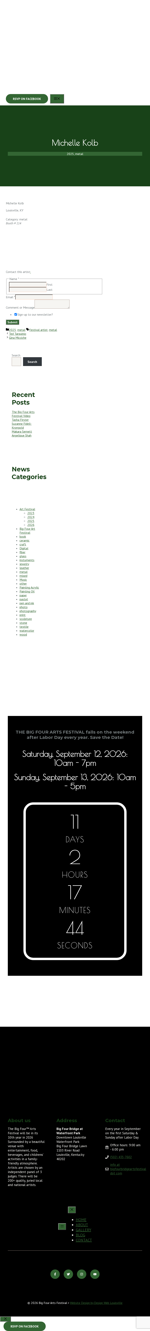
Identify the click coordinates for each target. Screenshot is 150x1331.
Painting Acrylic (29, 587)
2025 (12, 330)
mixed (23, 576)
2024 (30, 517)
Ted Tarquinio (17, 334)
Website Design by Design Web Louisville (96, 1303)
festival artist (38, 330)
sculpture (26, 619)
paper (23, 595)
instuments (27, 560)
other (23, 583)
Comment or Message (20, 307)
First (49, 284)
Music (23, 580)
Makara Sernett (22, 431)
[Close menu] (72, 1210)
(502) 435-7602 (121, 1157)
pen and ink (27, 603)
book (23, 536)
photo (24, 607)
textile (24, 627)
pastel (24, 599)
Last (49, 290)
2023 (30, 513)
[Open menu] (62, 1226)
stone (23, 623)
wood (23, 634)
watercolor (27, 630)
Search (16, 355)
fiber (22, 552)
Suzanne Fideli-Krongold (22, 425)
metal (21, 330)
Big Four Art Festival (27, 531)
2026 (30, 525)
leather (24, 568)
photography (28, 611)
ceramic (24, 540)
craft (23, 544)
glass (23, 556)
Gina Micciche (17, 338)
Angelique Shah (21, 435)
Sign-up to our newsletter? (35, 314)
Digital (24, 548)
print (23, 615)
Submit (12, 322)
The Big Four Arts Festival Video (23, 414)
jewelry (24, 564)
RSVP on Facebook (27, 99)
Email (10, 297)
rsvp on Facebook (25, 1326)
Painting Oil (27, 591)
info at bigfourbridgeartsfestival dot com (128, 1168)
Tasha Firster (20, 420)
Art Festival (27, 509)
